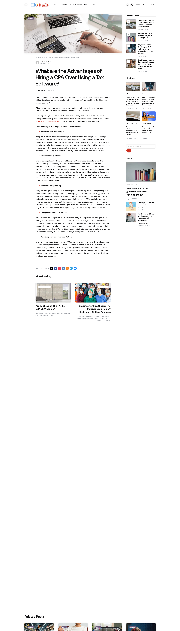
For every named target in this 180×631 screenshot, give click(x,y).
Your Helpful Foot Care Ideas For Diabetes (146, 204)
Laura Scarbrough (132, 123)
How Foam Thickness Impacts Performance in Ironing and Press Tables (132, 130)
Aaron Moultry (142, 208)
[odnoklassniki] (67, 268)
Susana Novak (146, 123)
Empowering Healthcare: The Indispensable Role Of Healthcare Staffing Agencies (95, 309)
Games (98, 627)
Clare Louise (146, 94)
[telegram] (71, 268)
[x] (51, 268)
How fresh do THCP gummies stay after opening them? (145, 36)
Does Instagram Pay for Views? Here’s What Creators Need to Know (148, 130)
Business (30, 18)
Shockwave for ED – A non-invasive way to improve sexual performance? (146, 217)
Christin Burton (47, 62)
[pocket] (59, 268)
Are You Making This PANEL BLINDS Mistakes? (50, 307)
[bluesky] (75, 268)
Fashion (64, 627)
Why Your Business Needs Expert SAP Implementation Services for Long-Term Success (146, 49)
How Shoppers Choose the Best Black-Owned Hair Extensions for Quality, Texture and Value (146, 64)
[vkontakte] (63, 268)
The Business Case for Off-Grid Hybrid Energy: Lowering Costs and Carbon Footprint (146, 23)
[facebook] (55, 268)
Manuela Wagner (132, 94)
